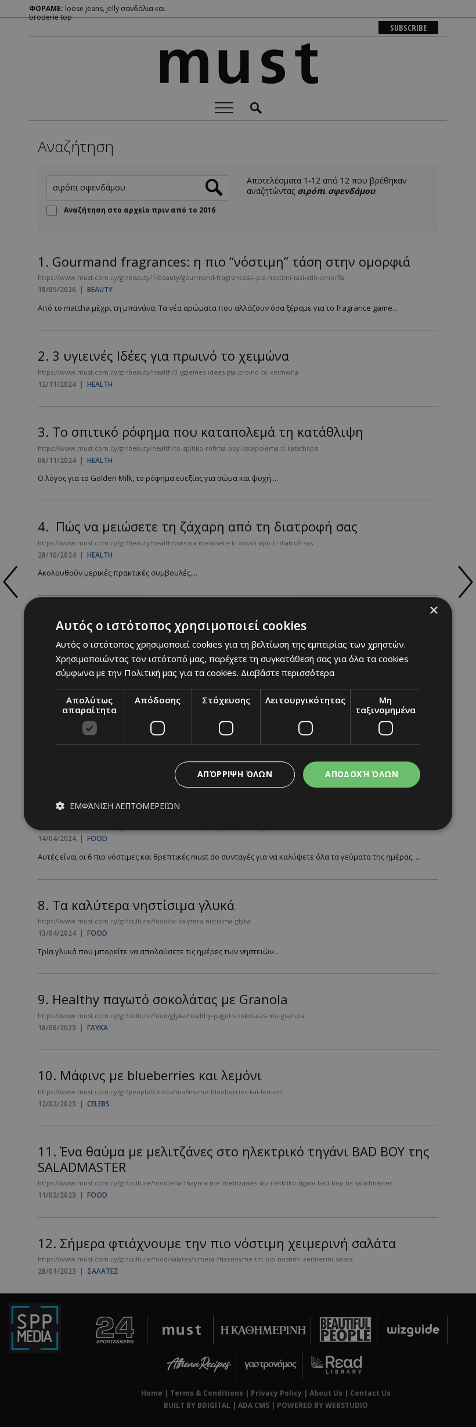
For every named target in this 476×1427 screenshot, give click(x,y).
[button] (118, 806)
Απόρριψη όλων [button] (234, 773)
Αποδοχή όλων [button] (361, 773)
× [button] (433, 610)
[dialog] (238, 714)
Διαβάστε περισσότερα (287, 672)
